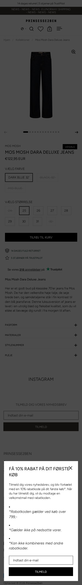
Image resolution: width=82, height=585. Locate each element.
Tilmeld (41, 572)
